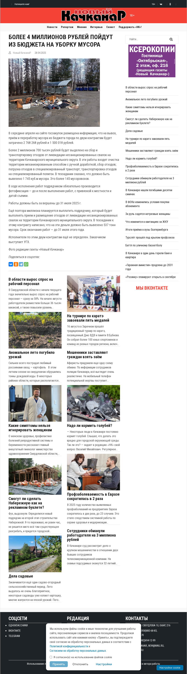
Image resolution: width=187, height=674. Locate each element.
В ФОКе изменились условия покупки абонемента (147, 204)
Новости (52, 27)
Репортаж (67, 27)
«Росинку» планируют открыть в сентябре (150, 277)
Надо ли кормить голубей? (89, 425)
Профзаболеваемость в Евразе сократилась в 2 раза (93, 496)
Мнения (82, 27)
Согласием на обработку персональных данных (78, 650)
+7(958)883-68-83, (147, 630)
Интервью (96, 27)
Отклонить (80, 664)
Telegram (14, 636)
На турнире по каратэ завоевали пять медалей (88, 318)
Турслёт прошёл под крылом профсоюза (149, 237)
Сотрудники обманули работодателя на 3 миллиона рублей (91, 535)
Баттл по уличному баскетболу (143, 245)
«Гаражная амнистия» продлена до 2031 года (149, 267)
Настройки (104, 664)
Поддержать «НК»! (130, 27)
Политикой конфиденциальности (69, 646)
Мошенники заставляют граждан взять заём (87, 354)
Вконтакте (15, 630)
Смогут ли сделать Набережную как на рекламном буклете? (26, 503)
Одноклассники (18, 625)
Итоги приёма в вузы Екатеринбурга (146, 229)
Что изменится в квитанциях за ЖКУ (146, 222)
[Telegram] (21, 264)
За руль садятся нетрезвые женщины (147, 214)
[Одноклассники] (16, 264)
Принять (59, 664)
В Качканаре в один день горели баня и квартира (148, 255)
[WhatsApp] (26, 264)
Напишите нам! (22, 4)
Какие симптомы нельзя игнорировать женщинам (30, 427)
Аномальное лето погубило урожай (32, 354)
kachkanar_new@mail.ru (149, 645)
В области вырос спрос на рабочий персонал (31, 281)
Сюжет (110, 27)
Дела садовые (21, 576)
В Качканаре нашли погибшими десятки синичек (148, 192)
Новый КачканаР (22, 52)
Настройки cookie (169, 667)
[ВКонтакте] (11, 264)
